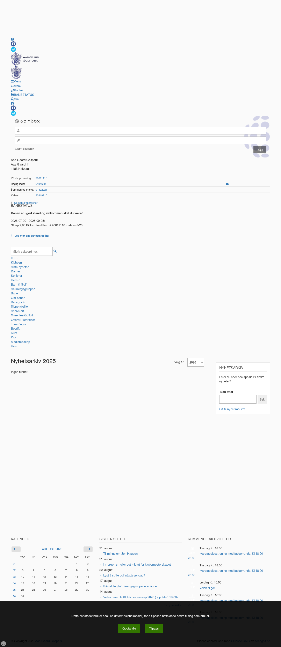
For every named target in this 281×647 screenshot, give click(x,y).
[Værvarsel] (13, 49)
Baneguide (18, 302)
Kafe (14, 346)
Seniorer (16, 275)
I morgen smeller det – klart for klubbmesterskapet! (137, 564)
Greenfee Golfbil (22, 315)
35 (14, 589)
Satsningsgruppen (23, 289)
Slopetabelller (20, 306)
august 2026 (52, 549)
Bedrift (15, 328)
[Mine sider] (12, 39)
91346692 (41, 184)
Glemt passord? (24, 148)
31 (14, 564)
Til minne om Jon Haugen (120, 553)
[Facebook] (13, 43)
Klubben (16, 262)
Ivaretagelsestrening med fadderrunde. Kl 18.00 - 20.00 (226, 555)
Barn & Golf (19, 284)
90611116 (41, 178)
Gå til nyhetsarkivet (232, 409)
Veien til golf (207, 588)
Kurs (14, 333)
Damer (15, 271)
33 (14, 577)
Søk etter (226, 392)
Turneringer (18, 324)
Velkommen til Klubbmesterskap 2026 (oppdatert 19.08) (140, 597)
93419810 (41, 195)
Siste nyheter (20, 267)
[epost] (227, 184)
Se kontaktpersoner (25, 203)
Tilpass (154, 628)
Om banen (18, 297)
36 (14, 596)
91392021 (41, 189)
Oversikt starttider (23, 319)
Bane (14, 293)
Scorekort (17, 311)
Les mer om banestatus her (32, 235)
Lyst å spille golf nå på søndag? (124, 575)
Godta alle (129, 628)
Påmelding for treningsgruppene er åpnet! (130, 586)
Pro (13, 337)
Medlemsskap (20, 341)
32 (14, 570)
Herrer (15, 280)
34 (14, 583)
